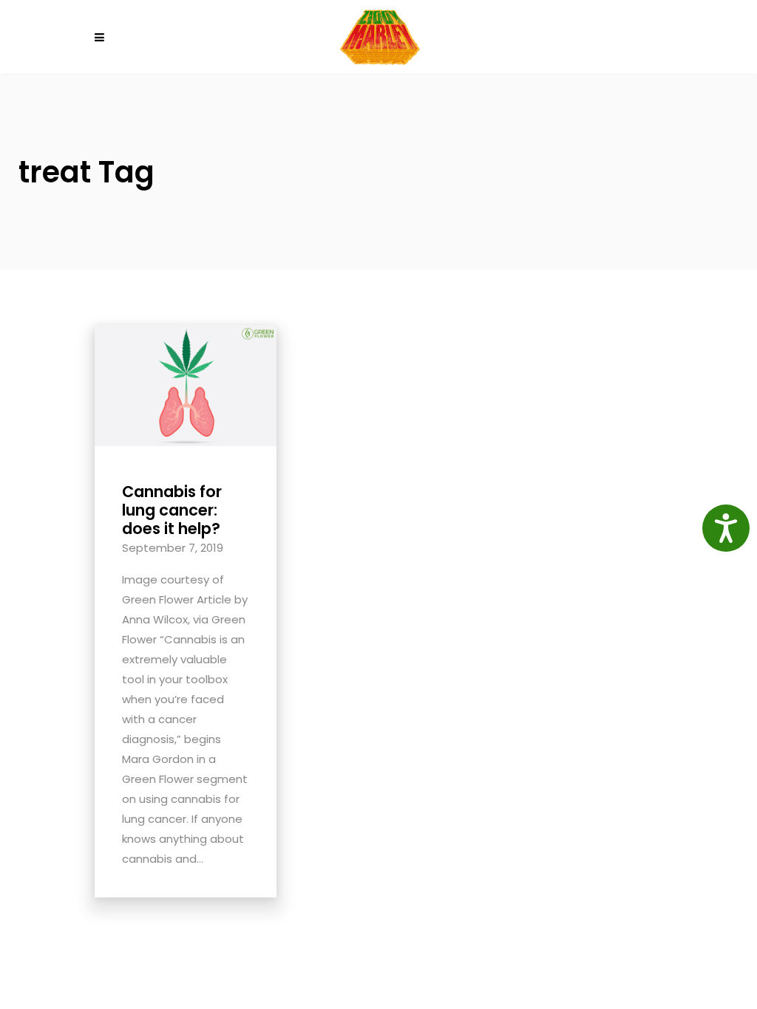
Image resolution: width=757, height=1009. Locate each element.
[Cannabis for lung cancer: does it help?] (185, 384)
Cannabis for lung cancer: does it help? (172, 510)
